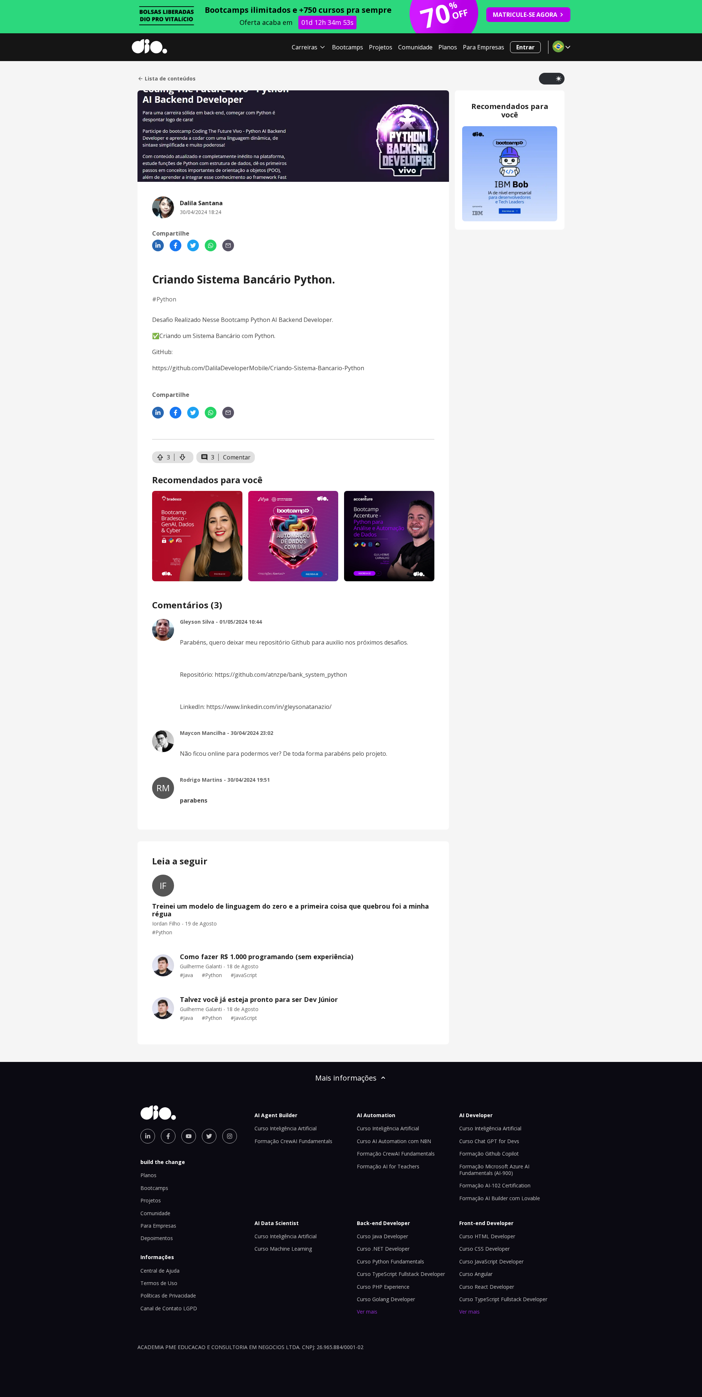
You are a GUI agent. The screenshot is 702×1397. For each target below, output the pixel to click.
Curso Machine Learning (283, 1248)
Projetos (380, 47)
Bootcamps (347, 47)
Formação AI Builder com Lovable (499, 1198)
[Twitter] (193, 245)
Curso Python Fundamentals (390, 1261)
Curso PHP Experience (383, 1286)
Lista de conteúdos (170, 79)
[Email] (228, 245)
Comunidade (415, 47)
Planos (447, 47)
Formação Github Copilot (489, 1153)
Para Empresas (483, 47)
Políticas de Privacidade (168, 1295)
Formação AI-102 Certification (495, 1185)
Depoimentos (156, 1238)
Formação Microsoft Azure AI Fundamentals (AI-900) (494, 1169)
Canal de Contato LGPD (168, 1308)
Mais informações (346, 1078)
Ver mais (367, 1311)
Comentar (236, 457)
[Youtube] (188, 1136)
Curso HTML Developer (487, 1236)
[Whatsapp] (210, 245)
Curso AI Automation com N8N (394, 1141)
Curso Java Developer (382, 1236)
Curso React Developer (486, 1286)
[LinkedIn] (158, 245)
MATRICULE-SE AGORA (525, 15)
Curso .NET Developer (383, 1248)
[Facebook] (175, 245)
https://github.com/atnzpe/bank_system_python (281, 675)
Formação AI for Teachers (388, 1166)
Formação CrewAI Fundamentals (293, 1141)
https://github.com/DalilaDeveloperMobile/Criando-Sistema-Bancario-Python (258, 368)
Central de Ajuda (160, 1270)
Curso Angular (475, 1273)
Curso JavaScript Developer (491, 1261)
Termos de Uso (158, 1283)
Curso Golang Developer (386, 1299)
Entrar (525, 47)
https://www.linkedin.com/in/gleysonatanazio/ (268, 707)
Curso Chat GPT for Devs (489, 1141)
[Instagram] (229, 1136)
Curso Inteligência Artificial (285, 1128)
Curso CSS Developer (484, 1248)
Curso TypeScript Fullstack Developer (401, 1273)
